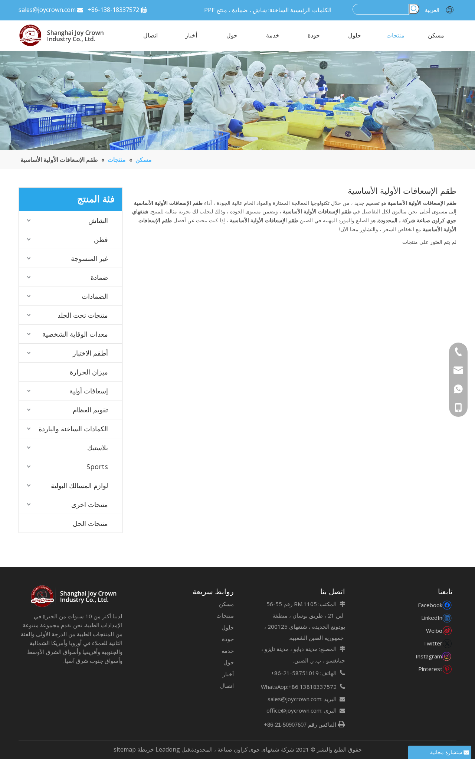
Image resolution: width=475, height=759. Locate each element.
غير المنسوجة (89, 258)
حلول (228, 627)
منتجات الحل (90, 523)
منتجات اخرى (89, 504)
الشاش (98, 220)
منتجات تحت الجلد (83, 315)
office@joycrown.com (293, 710)
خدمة (228, 650)
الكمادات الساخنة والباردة (73, 428)
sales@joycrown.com (47, 10)
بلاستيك (97, 447)
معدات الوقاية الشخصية (75, 334)
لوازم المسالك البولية (79, 485)
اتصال (227, 685)
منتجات (225, 615)
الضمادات (95, 296)
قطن (101, 239)
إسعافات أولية (88, 390)
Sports (97, 466)
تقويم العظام (90, 409)
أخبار (228, 674)
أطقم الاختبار (90, 353)
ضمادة (99, 277)
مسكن (226, 604)
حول (228, 662)
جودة (228, 638)
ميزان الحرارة (89, 371)
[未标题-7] (74, 596)
